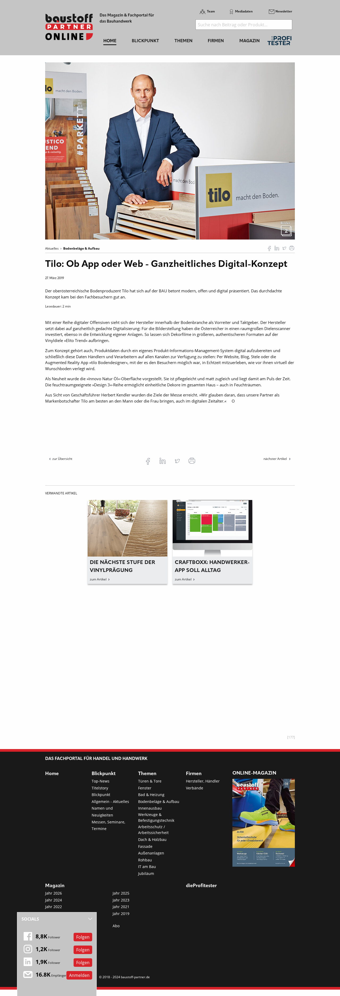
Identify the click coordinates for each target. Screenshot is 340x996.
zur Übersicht (62, 458)
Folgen (83, 937)
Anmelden (79, 975)
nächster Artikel (276, 458)
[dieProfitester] (279, 42)
